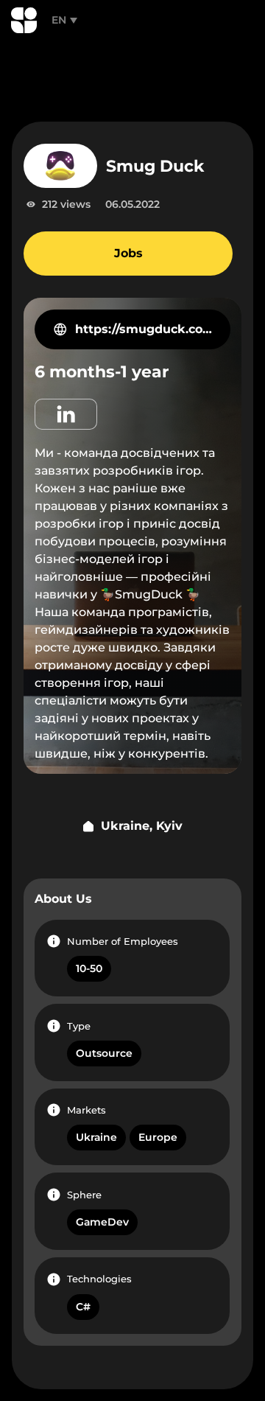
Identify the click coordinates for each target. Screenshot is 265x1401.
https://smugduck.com (143, 329)
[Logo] (24, 20)
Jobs (128, 253)
